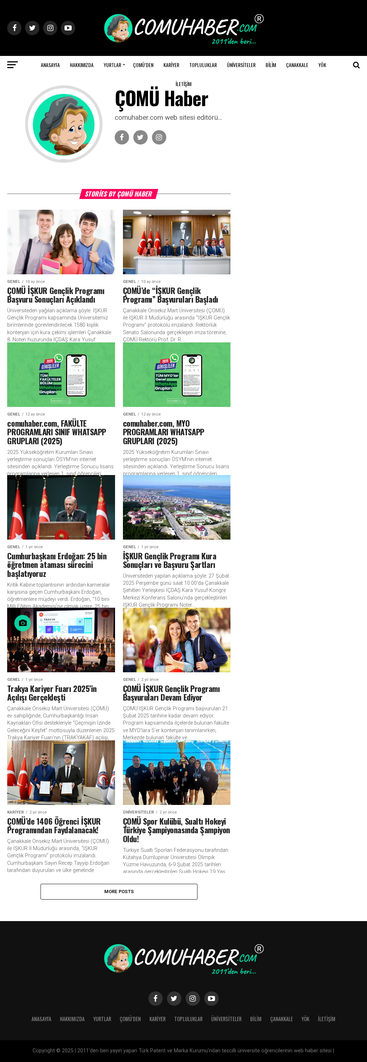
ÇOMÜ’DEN (143, 64)
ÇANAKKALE (297, 64)
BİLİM (271, 64)
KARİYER (171, 64)
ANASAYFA (50, 64)
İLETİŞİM (183, 83)
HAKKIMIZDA (82, 64)
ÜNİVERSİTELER (241, 64)
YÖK (322, 64)
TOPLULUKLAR (203, 64)
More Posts (119, 891)
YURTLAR (112, 64)
